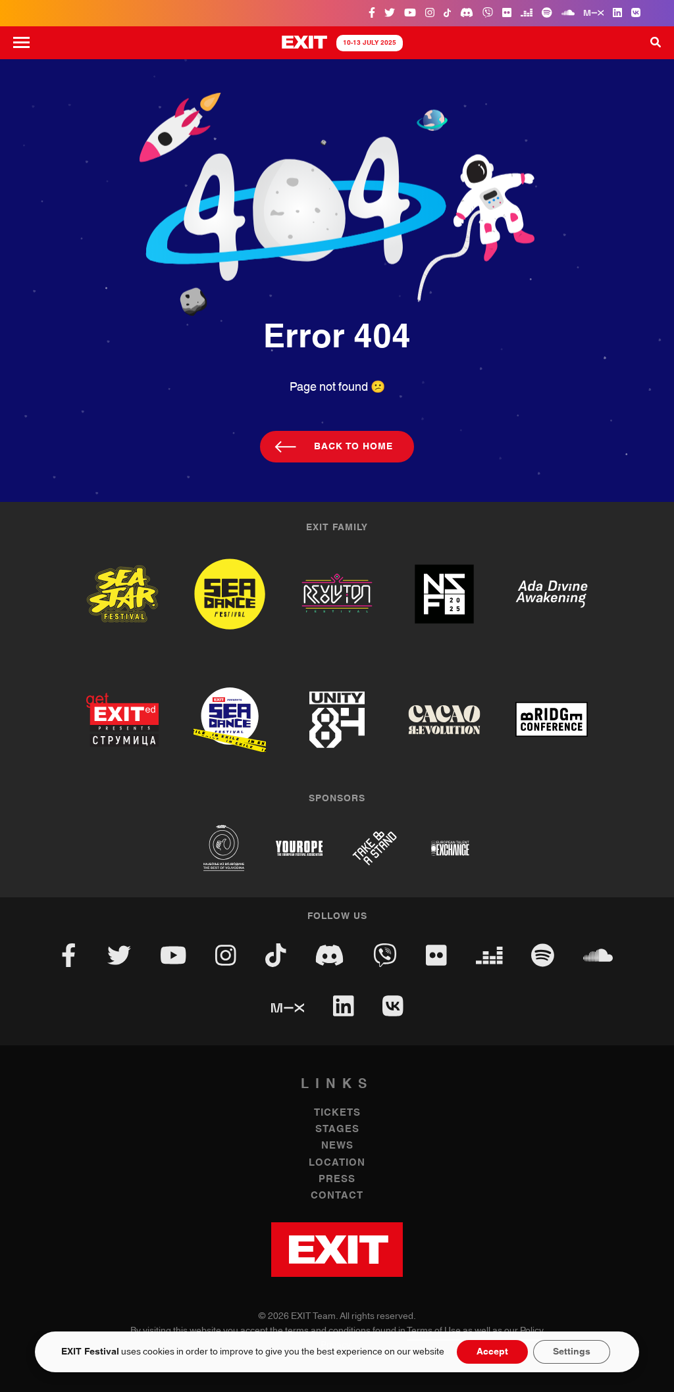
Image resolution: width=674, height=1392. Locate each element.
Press (337, 1179)
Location (337, 1163)
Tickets (337, 1113)
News (337, 1146)
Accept (492, 1351)
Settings (571, 1351)
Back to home (353, 446)
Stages (337, 1129)
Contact (337, 1196)
